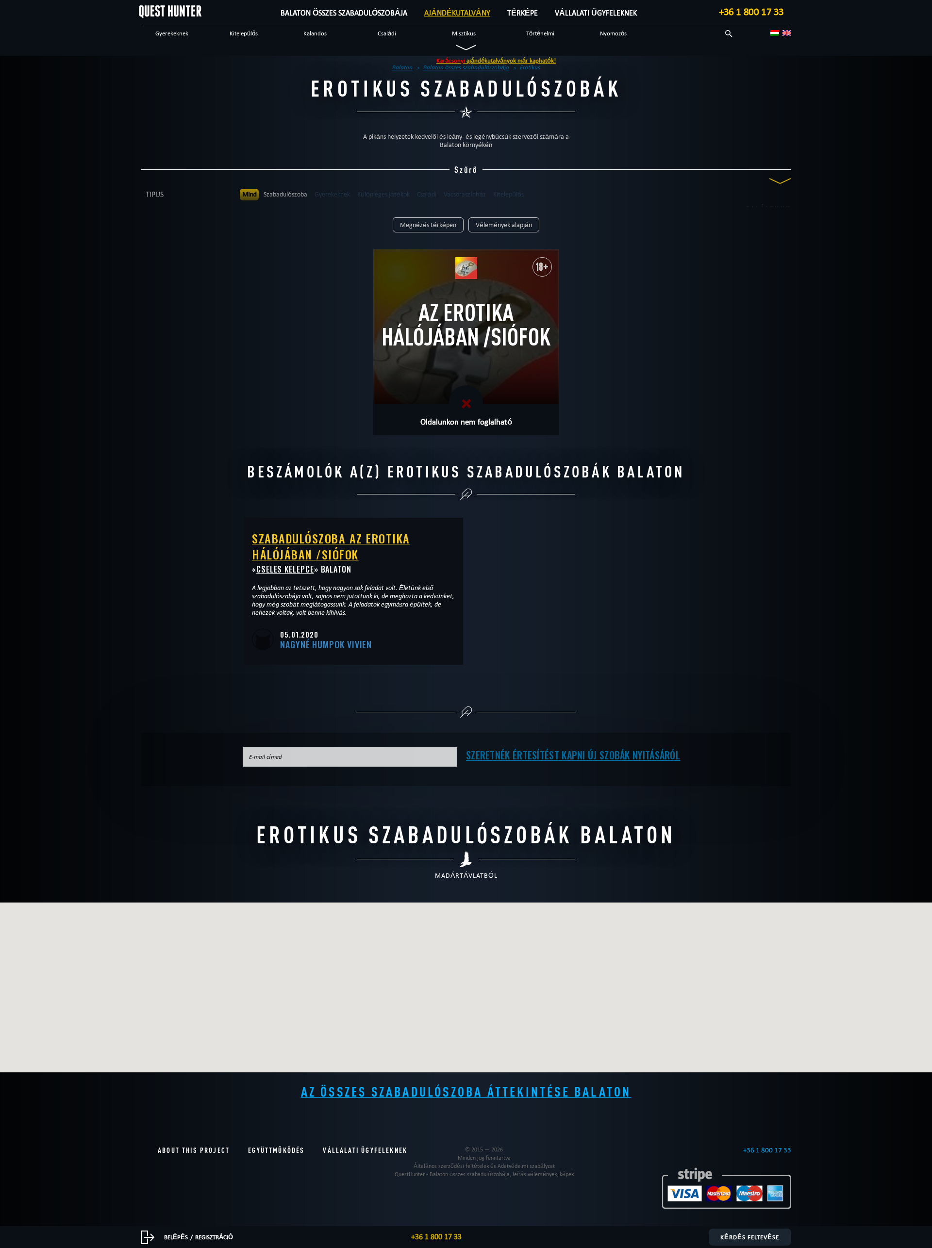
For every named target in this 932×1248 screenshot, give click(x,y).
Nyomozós (613, 33)
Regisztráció (214, 1237)
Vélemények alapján (504, 225)
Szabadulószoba (285, 194)
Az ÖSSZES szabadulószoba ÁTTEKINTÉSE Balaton (466, 1091)
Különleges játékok (383, 194)
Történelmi (540, 33)
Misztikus (464, 33)
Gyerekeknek (171, 33)
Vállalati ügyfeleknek (596, 12)
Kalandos (315, 33)
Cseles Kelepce (285, 569)
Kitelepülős (244, 33)
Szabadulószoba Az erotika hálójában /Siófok (331, 546)
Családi (387, 33)
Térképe (522, 12)
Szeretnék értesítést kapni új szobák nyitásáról (573, 755)
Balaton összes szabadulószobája (344, 12)
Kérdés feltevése (749, 1237)
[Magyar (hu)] (774, 33)
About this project (194, 1150)
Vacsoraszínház (465, 194)
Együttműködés (276, 1150)
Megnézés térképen (428, 225)
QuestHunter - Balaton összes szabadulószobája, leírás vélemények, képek (484, 1174)
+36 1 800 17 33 (751, 11)
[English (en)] (786, 33)
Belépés (176, 1237)
